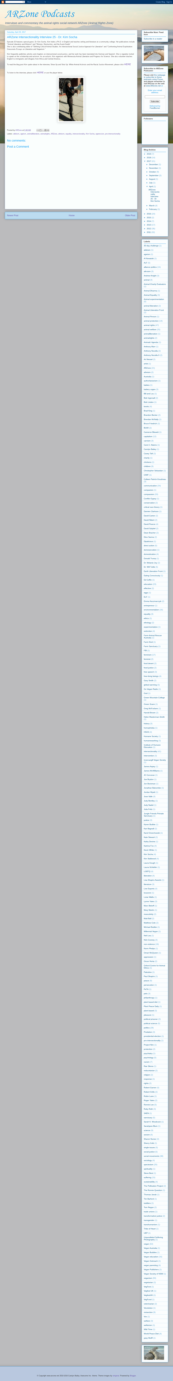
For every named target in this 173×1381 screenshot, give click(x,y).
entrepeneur (149, 605)
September (154, 175)
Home (72, 215)
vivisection (148, 1312)
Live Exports (149, 889)
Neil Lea (147, 935)
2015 (149, 217)
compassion (149, 494)
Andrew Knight (150, 276)
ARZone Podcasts (39, 13)
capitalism (148, 436)
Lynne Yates (149, 901)
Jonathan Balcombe (152, 788)
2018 (149, 157)
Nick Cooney (149, 940)
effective (147, 588)
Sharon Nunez (150, 1139)
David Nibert (149, 520)
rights (146, 1083)
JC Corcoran (149, 775)
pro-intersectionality (112, 134)
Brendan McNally (151, 419)
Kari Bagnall (149, 829)
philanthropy (149, 998)
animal (146, 280)
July (151, 183)
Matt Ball (147, 918)
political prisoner (151, 1019)
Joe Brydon (149, 779)
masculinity (148, 914)
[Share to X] (43, 130)
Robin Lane (149, 1096)
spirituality (148, 1169)
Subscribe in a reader (153, 39)
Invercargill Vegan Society (155, 760)
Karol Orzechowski (152, 833)
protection (148, 1049)
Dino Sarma (149, 537)
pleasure (147, 1015)
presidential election (152, 1036)
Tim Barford (149, 1199)
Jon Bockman (149, 784)
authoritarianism (151, 381)
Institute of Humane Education (152, 746)
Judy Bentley (149, 801)
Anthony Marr (149, 346)
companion (148, 490)
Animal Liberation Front (154, 310)
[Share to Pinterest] (48, 130)
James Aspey (149, 766)
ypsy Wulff (148, 1338)
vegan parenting (151, 1265)
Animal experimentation (154, 299)
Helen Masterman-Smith (154, 717)
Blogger (133, 1376)
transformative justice (153, 1216)
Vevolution (148, 1308)
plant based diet (150, 1002)
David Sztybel (149, 528)
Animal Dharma (150, 291)
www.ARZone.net (153, 86)
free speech (149, 672)
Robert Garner (150, 1088)
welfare (147, 1321)
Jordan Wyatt (149, 792)
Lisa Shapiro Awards (152, 880)
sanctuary (148, 1118)
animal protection (151, 321)
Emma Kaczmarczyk (152, 601)
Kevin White (149, 850)
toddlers (147, 1203)
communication (150, 486)
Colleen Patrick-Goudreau (155, 479)
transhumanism (150, 1224)
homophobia (149, 728)
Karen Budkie (149, 824)
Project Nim (149, 1045)
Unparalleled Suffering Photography (153, 1238)
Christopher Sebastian (153, 471)
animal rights (149, 325)
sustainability (149, 1182)
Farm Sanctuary (151, 646)
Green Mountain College (154, 697)
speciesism (148, 1164)
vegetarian (148, 1282)
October (153, 172)
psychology (148, 1058)
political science (150, 1023)
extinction (148, 631)
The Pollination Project (153, 1186)
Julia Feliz (148, 809)
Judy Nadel (148, 805)
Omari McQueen (151, 953)
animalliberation (33, 134)
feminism (148, 655)
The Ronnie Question (153, 1190)
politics (147, 1028)
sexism (147, 1135)
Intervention (149, 756)
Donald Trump (150, 558)
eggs (146, 593)
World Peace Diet (151, 1334)
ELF (145, 597)
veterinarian (149, 1304)
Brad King (148, 411)
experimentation (151, 627)
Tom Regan (149, 1207)
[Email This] (37, 130)
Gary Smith (148, 680)
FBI (145, 650)
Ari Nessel (148, 359)
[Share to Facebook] (45, 130)
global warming (150, 685)
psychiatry (148, 1053)
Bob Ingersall (149, 398)
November (154, 168)
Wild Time (148, 1329)
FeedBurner (155, 108)
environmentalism (151, 610)
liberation (148, 876)
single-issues (149, 1147)
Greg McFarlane (151, 708)
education (148, 584)
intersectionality (79, 134)
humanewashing (151, 741)
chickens (147, 462)
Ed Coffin (148, 580)
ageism (23, 134)
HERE (127, 64)
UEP (146, 1233)
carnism (147, 441)
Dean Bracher (150, 533)
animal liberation (151, 306)
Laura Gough (149, 863)
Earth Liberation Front (153, 571)
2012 (149, 228)
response (148, 1079)
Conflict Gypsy (150, 499)
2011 (149, 232)
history (146, 723)
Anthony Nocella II (151, 355)
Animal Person (150, 316)
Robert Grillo (149, 1092)
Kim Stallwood (150, 859)
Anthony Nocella (151, 351)
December (154, 164)
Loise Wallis (149, 897)
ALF (145, 263)
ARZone (54, 134)
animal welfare (150, 329)
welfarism (148, 1325)
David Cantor (149, 516)
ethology (147, 623)
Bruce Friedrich (150, 423)
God (145, 693)
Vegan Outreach (151, 1261)
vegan (146, 1244)
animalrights (45, 134)
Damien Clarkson (151, 511)
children (147, 466)
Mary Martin (149, 910)
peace (146, 981)
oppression (100, 134)
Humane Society (151, 736)
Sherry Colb (149, 1143)
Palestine (148, 972)
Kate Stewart (149, 837)
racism (146, 1062)
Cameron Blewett (151, 432)
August (152, 179)
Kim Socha (90, 134)
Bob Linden (149, 402)
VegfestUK (148, 1295)
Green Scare (149, 704)
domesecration (150, 550)
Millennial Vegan (151, 931)
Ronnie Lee (149, 1105)
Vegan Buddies (150, 1252)
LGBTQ (147, 871)
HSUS (146, 732)
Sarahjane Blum (150, 1126)
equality (68, 134)
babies (146, 385)
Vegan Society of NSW (153, 1274)
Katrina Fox (149, 846)
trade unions (149, 1212)
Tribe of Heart (150, 1229)
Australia (147, 376)
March (152, 205)
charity (146, 458)
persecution (149, 985)
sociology (148, 1160)
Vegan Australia (150, 1248)
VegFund (148, 1299)
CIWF (146, 475)
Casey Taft (148, 453)
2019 (149, 154)
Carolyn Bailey (150, 449)
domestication (150, 554)
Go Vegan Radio (151, 689)
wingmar (116, 1376)
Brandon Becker (151, 415)
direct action (149, 545)
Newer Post (12, 215)
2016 (149, 214)
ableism (16, 134)
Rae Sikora (148, 1066)
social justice (149, 1152)
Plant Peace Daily (151, 1006)
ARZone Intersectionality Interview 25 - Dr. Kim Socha (154, 195)
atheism (61, 134)
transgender (149, 1220)
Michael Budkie (150, 927)
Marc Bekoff (149, 906)
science (147, 1130)
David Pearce (149, 524)
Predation (148, 1032)
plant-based (149, 1011)
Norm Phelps (149, 948)
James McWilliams (152, 771)
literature (147, 884)
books (146, 406)
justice (146, 820)
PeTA (146, 989)
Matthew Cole (150, 923)
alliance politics (150, 267)
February (153, 209)
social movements (151, 1156)
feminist (147, 659)
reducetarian (149, 1070)
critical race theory (151, 507)
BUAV (146, 428)
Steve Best (148, 1173)
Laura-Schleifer (150, 867)
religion (147, 1075)
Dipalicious (148, 541)
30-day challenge (151, 246)
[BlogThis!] (40, 130)
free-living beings (151, 676)
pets (145, 993)
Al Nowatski (149, 258)
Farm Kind (148, 642)
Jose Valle (148, 796)
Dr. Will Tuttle (149, 567)
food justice (149, 668)
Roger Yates (149, 1100)
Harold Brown (149, 713)
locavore (147, 893)
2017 (149, 161)
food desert (149, 663)
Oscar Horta (149, 961)
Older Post (130, 215)
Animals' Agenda (151, 342)
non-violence (149, 944)
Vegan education (151, 1257)
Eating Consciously (152, 575)
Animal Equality (150, 295)
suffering (147, 1177)
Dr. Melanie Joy (150, 563)
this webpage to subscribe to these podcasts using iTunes (154, 77)
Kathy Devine (149, 841)
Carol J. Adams (150, 445)
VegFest (147, 1287)
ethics (146, 618)
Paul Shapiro (149, 976)
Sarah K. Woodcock (152, 1122)
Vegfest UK (148, 1291)
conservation (149, 503)
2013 (149, 225)
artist (146, 364)
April (151, 186)
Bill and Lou (149, 394)
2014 (149, 221)
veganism (148, 1278)
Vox (145, 1316)
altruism (147, 271)
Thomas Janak (150, 1194)
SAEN (146, 1113)
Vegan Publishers (151, 1269)
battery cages (149, 389)
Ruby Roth (148, 1109)
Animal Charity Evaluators (155, 284)
